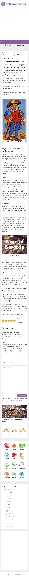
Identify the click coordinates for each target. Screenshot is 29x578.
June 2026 (8, 508)
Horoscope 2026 (8, 489)
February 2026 (9, 496)
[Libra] (7, 468)
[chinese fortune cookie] (14, 436)
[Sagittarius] (22, 468)
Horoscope (9, 574)
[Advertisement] (14, 24)
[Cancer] (7, 459)
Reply (3, 338)
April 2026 (8, 502)
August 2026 (8, 514)
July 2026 (7, 511)
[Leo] (14, 459)
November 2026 (9, 523)
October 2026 (9, 520)
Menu (3, 42)
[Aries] (7, 450)
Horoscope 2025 (14, 576)
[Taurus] (14, 450)
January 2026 (8, 493)
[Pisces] (14, 478)
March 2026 (8, 499)
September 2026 (9, 517)
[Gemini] (22, 450)
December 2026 (9, 526)
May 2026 (7, 505)
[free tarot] (14, 417)
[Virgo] (22, 459)
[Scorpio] (14, 468)
